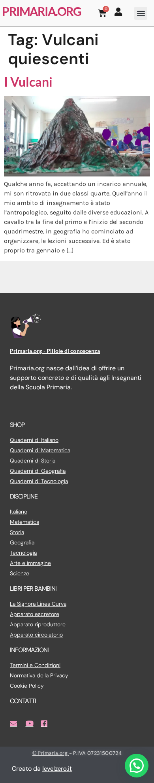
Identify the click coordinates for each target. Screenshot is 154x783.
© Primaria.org (50, 753)
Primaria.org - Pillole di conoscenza (55, 350)
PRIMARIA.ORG (41, 11)
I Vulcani (28, 81)
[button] (140, 13)
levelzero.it (57, 768)
